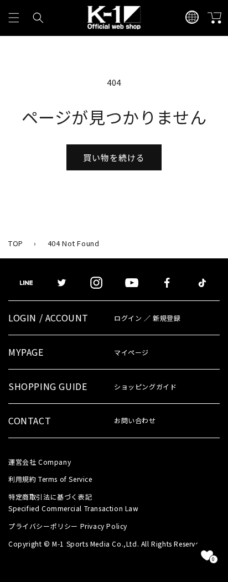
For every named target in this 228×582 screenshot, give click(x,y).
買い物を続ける (114, 157)
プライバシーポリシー (67, 526)
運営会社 (39, 461)
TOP (15, 243)
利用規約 (50, 479)
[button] (14, 18)
